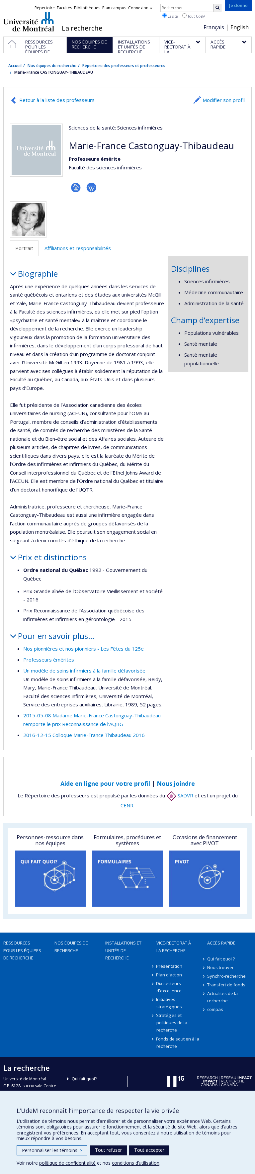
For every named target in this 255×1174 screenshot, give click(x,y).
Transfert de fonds (226, 985)
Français (214, 27)
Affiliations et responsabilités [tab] (77, 248)
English (239, 27)
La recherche (82, 28)
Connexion (138, 8)
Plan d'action (169, 975)
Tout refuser (108, 1150)
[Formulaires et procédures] (127, 879)
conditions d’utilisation (135, 1163)
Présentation (169, 966)
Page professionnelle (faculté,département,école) (76, 187)
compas (215, 1009)
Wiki (91, 187)
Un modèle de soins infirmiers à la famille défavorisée (84, 670)
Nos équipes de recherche (52, 65)
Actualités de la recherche (222, 997)
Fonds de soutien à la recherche (178, 1042)
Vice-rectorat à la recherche (173, 946)
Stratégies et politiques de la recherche (171, 1022)
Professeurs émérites (48, 659)
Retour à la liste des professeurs (57, 100)
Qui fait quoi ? (221, 959)
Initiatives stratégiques (169, 1003)
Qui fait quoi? (84, 1079)
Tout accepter (149, 1150)
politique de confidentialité (67, 1163)
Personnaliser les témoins (52, 1150)
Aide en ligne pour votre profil (105, 783)
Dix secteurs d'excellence (169, 987)
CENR (127, 805)
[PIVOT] (204, 879)
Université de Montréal (28, 22)
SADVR (184, 795)
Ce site (172, 16)
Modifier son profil (224, 100)
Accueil (15, 65)
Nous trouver (220, 967)
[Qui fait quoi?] (50, 879)
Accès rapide (221, 943)
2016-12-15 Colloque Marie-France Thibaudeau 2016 (84, 735)
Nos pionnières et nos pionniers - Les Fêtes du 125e (83, 648)
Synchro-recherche (226, 976)
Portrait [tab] (24, 248)
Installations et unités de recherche (123, 950)
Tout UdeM (196, 16)
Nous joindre (176, 783)
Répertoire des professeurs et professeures (123, 65)
